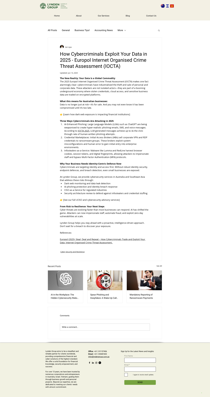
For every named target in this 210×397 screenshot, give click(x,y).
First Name (128, 356)
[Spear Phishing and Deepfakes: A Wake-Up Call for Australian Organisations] (104, 280)
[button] (159, 30)
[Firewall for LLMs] (65, 280)
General (66, 30)
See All (159, 266)
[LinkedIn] (93, 362)
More (120, 30)
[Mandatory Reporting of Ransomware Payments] (144, 280)
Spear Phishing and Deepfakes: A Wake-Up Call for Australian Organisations (103, 296)
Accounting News (104, 30)
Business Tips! (82, 30)
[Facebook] (89, 362)
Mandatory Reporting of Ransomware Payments (141, 296)
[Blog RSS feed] (100, 362)
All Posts (52, 30)
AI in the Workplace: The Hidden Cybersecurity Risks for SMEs (64, 296)
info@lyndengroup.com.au (98, 356)
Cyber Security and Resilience (72, 252)
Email (126, 365)
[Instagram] (96, 362)
